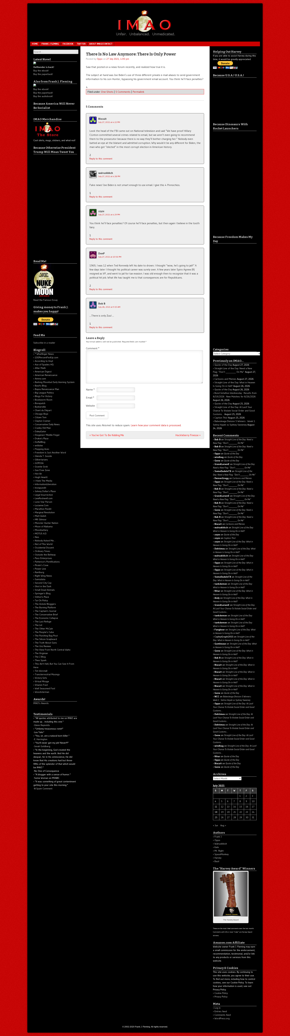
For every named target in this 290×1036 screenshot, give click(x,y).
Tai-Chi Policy (41, 600)
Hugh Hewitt (41, 477)
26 (222, 817)
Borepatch (40, 403)
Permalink (138, 91)
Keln (216, 847)
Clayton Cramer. (43, 420)
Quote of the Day (223, 364)
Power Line (40, 568)
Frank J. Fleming (50, 43)
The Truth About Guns (46, 642)
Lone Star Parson (43, 501)
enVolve (39, 445)
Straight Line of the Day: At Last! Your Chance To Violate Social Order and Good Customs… (234, 411)
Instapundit (40, 487)
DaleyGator (40, 431)
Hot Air (38, 473)
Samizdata (40, 579)
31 (253, 817)
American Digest (43, 371)
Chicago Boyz (41, 413)
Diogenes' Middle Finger (47, 434)
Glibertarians (41, 459)
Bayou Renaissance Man (47, 389)
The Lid (38, 625)
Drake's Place (42, 438)
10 (253, 801)
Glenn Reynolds (42, 725)
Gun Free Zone (42, 470)
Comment (92, 348)
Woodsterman (42, 691)
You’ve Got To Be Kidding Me (106, 435)
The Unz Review (43, 646)
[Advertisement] (46, 204)
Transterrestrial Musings (47, 674)
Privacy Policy (220, 996)
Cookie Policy (221, 993)
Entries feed (220, 1011)
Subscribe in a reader (44, 342)
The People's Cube (44, 632)
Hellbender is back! (43, 67)
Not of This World (44, 544)
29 (240, 817)
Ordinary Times (42, 551)
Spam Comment (44, 788)
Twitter (81, 43)
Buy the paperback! (43, 74)
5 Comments (122, 91)
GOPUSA (39, 463)
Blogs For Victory (43, 396)
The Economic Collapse (46, 618)
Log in (217, 1007)
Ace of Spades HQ (44, 364)
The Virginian (41, 653)
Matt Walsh (40, 515)
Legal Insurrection (44, 494)
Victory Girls (41, 677)
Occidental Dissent (44, 547)
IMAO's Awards (41, 703)
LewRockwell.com (44, 498)
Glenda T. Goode (43, 456)
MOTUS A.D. (41, 533)
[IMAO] (145, 36)
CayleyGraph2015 (223, 636)
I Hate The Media (43, 480)
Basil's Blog (40, 385)
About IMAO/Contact (100, 43)
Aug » (223, 825)
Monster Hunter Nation (46, 522)
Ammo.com (40, 378)
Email (90, 397)
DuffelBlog (40, 441)
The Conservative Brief (46, 614)
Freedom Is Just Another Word (50, 452)
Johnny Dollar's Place (45, 491)
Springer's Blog (43, 593)
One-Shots (107, 91)
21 (234, 812)
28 (234, 817)
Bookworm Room (43, 399)
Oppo (100, 58)
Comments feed (222, 1014)
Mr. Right (219, 850)
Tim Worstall (41, 670)
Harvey (217, 857)
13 (228, 806)
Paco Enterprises (43, 558)
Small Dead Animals (45, 589)
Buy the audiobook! (43, 96)
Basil (216, 861)
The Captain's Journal (45, 610)
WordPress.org (222, 1018)
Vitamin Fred (41, 684)
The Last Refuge (43, 621)
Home (35, 43)
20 (228, 812)
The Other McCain (44, 628)
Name (90, 389)
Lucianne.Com (42, 505)
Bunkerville (40, 406)
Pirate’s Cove (41, 565)
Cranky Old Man (43, 427)
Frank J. (218, 836)
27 (228, 817)
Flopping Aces (42, 449)
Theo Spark (40, 660)
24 (253, 812)
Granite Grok (41, 466)
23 (247, 812)
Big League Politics (44, 392)
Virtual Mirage (42, 681)
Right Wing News (43, 575)
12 (222, 806)
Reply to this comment (100, 158)
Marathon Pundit (43, 508)
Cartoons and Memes (225, 378)
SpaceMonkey (221, 854)
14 (234, 806)
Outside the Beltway (45, 554)
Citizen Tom (40, 417)
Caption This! (220, 417)
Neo (37, 537)
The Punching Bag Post (46, 635)
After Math (40, 368)
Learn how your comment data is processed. (156, 425)
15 (240, 806)
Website (90, 405)
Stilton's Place (42, 596)
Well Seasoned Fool (45, 688)
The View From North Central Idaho (52, 649)
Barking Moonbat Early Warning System (55, 382)
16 (247, 806)
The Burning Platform (45, 607)
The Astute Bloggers (45, 603)
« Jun (215, 825)
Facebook (68, 43)
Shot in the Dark (43, 586)
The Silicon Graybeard (46, 639)
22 (240, 812)
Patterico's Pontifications (47, 561)
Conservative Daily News (47, 424)
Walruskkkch (220, 843)
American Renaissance (46, 375)
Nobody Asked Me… (45, 540)
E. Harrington (40, 739)
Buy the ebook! (41, 70)
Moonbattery (41, 529)
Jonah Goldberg (42, 746)
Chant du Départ (43, 410)
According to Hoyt (44, 360)
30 (247, 817)
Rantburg (39, 572)
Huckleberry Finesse (188, 435)
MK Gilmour (40, 519)
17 (253, 806)
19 (222, 812)
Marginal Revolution (45, 512)
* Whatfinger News (44, 353)
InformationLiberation (45, 484)
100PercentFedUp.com (46, 357)
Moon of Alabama (44, 526)
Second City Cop (43, 582)
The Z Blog (40, 656)
